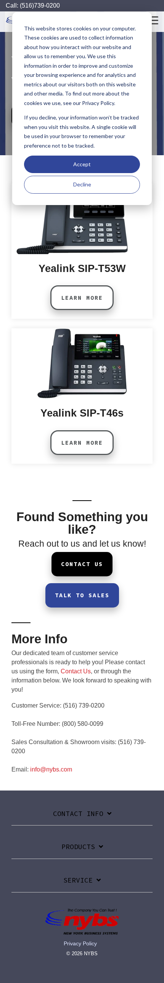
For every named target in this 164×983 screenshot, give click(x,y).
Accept (82, 164)
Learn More (82, 297)
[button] (152, 19)
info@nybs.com (51, 769)
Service (78, 880)
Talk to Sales (82, 595)
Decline (82, 184)
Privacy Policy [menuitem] (80, 943)
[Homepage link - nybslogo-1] (82, 931)
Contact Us (82, 564)
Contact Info (78, 814)
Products (78, 847)
